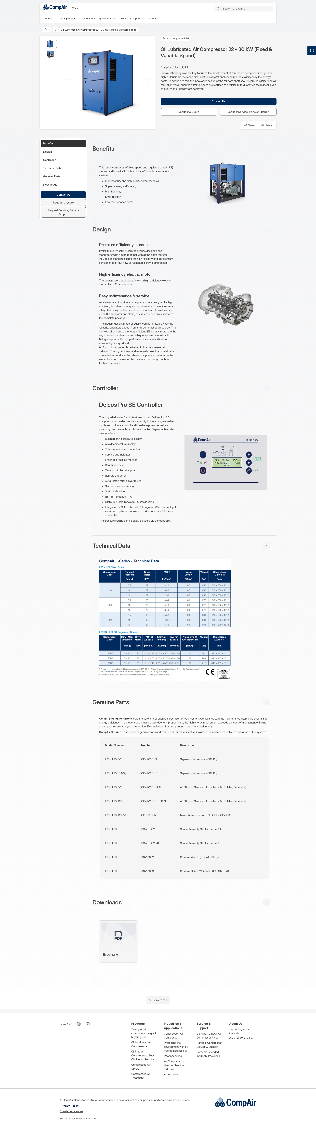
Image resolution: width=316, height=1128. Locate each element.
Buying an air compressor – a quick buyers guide (144, 1033)
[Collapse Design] (266, 229)
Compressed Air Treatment (140, 1075)
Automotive (171, 1074)
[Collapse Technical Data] (266, 546)
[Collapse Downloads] (266, 902)
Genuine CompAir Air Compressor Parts (209, 1035)
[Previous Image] (68, 82)
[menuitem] (50, 18)
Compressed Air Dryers (140, 1066)
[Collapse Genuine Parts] (266, 702)
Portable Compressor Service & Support (209, 1044)
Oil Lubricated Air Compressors (141, 1044)
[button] (184, 148)
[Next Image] (148, 82)
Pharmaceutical (173, 1056)
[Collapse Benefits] (266, 148)
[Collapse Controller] (266, 388)
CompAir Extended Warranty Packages (208, 1054)
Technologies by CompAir (239, 1031)
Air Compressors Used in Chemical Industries (174, 1065)
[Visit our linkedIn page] (79, 1024)
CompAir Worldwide (241, 1038)
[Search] (218, 9)
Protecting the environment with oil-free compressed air (176, 1046)
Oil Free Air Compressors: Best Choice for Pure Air (142, 1055)
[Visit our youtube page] (88, 1024)
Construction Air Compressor (173, 1035)
